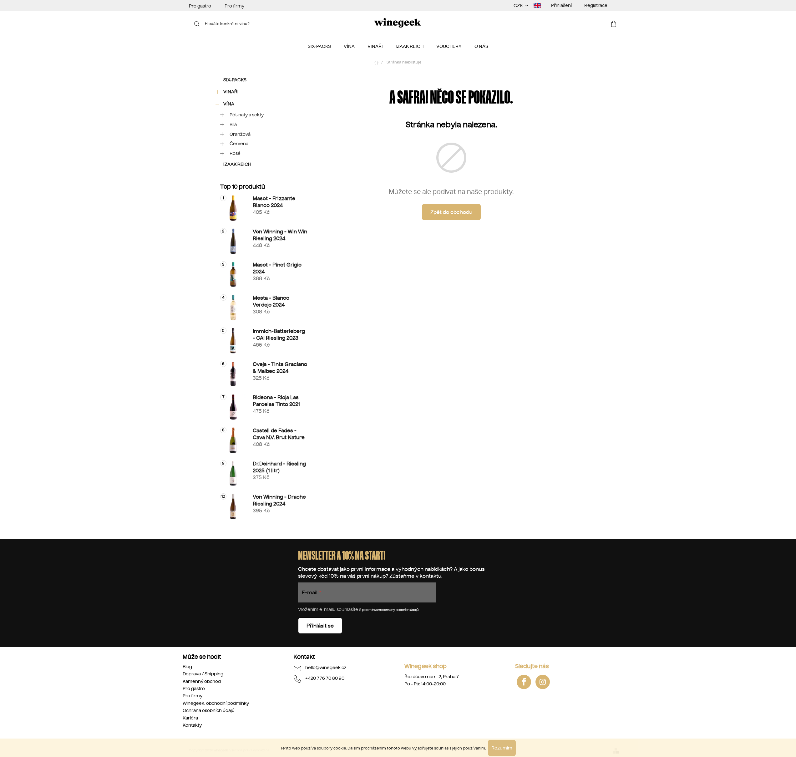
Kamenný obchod (202, 681)
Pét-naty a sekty (247, 115)
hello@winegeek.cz (326, 667)
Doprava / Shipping (203, 674)
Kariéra (190, 718)
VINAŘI (231, 91)
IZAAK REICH (237, 164)
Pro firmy (234, 6)
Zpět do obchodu (451, 212)
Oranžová (240, 134)
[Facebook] (524, 682)
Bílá (233, 124)
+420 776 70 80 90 (324, 678)
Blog (187, 666)
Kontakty (192, 725)
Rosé (235, 153)
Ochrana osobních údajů (209, 710)
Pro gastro (200, 6)
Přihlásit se (320, 625)
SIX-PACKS (234, 80)
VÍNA (228, 104)
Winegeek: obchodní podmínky (216, 703)
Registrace (595, 5)
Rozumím (501, 748)
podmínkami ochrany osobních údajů (390, 610)
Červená (239, 143)
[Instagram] (542, 682)
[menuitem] (319, 46)
